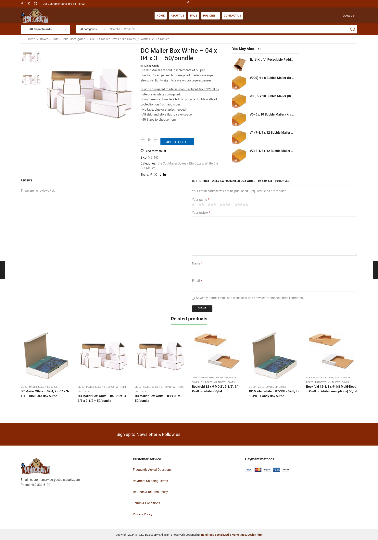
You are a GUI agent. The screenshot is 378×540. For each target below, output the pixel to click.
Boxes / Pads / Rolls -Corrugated (62, 39)
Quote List (349, 15)
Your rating (200, 200)
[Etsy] (28, 3)
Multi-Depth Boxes (224, 382)
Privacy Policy (142, 514)
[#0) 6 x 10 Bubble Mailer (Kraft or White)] (239, 119)
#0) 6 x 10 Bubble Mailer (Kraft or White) (272, 114)
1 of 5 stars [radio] (193, 204)
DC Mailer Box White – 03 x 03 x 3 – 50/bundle (160, 398)
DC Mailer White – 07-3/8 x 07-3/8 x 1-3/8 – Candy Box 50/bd (274, 393)
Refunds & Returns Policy (150, 492)
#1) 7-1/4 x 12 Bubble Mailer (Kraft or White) (272, 132)
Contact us (232, 15)
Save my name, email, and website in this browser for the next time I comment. (250, 298)
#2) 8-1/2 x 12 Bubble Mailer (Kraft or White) (272, 151)
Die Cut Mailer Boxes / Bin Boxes (113, 39)
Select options (217, 352)
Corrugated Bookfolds (205, 377)
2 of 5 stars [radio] (201, 204)
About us (177, 15)
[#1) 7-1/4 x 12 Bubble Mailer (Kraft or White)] (239, 137)
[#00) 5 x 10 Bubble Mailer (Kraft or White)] (239, 101)
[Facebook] (22, 3)
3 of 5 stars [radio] (212, 204)
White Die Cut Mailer (155, 39)
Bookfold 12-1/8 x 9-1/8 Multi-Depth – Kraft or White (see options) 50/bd (331, 389)
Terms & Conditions (146, 503)
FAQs (193, 15)
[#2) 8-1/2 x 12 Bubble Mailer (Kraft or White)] (239, 156)
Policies (209, 15)
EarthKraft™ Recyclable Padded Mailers (272, 59)
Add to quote (177, 142)
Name (197, 263)
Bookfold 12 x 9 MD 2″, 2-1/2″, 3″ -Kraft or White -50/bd (216, 389)
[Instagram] (35, 3)
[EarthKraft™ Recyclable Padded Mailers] (239, 64)
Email (197, 281)
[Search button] (353, 29)
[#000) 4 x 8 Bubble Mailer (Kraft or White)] (239, 83)
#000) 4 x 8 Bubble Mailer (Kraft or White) (272, 78)
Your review (201, 213)
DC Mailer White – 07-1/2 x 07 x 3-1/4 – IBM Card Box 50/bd (45, 393)
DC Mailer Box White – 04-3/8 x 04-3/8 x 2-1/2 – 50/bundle (102, 398)
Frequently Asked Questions (152, 470)
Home (161, 15)
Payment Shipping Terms (150, 481)
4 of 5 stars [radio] (225, 204)
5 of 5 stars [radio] (241, 204)
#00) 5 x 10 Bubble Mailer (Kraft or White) (272, 96)
